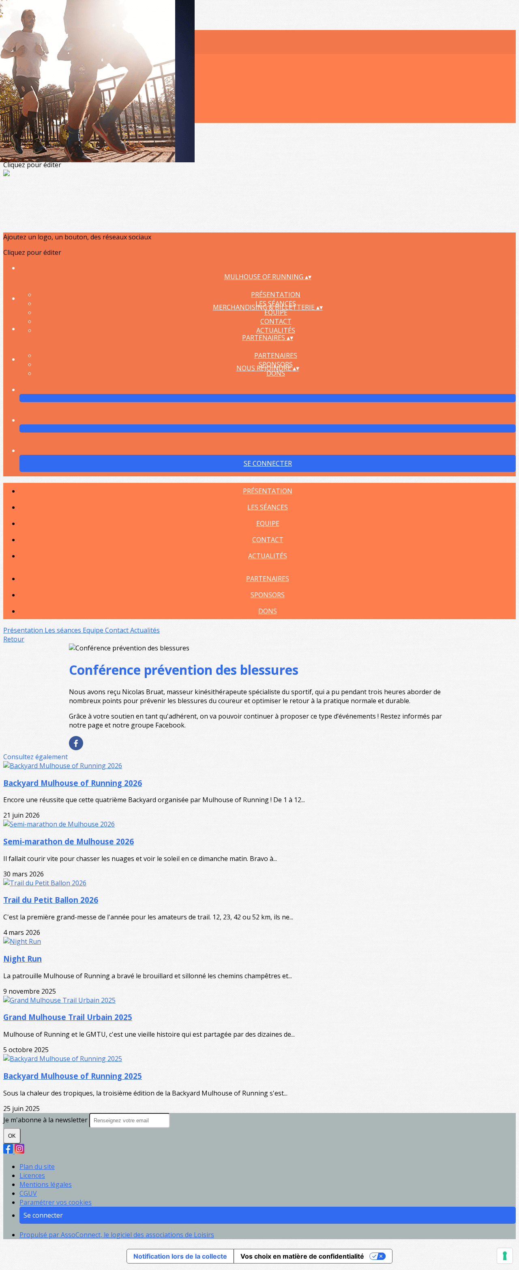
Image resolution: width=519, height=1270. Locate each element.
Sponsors (268, 594)
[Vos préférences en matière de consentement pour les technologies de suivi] (505, 1256)
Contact (276, 321)
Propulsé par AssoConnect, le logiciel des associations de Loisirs (116, 1234)
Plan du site (37, 1166)
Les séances (267, 507)
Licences (32, 1175)
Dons (275, 373)
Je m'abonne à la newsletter (46, 1119)
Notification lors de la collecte (180, 1256)
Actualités (275, 330)
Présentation (275, 294)
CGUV (28, 1193)
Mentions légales (45, 1184)
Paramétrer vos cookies (55, 1202)
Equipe (275, 312)
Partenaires (275, 355)
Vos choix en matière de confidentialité (302, 1256)
